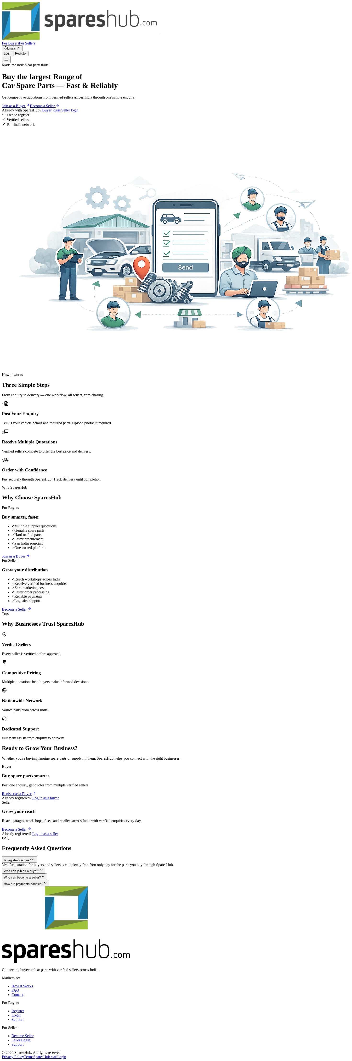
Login (7, 53)
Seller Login (20, 1040)
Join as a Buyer (14, 106)
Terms (28, 1057)
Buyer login (51, 110)
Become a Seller (43, 106)
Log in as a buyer (45, 798)
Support (17, 1019)
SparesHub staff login (49, 1057)
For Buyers (10, 43)
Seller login (70, 110)
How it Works (22, 986)
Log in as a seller (45, 834)
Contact (17, 995)
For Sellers (27, 43)
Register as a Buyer (17, 794)
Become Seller (22, 1036)
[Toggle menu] (6, 59)
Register (21, 53)
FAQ (15, 990)
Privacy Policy (13, 1057)
